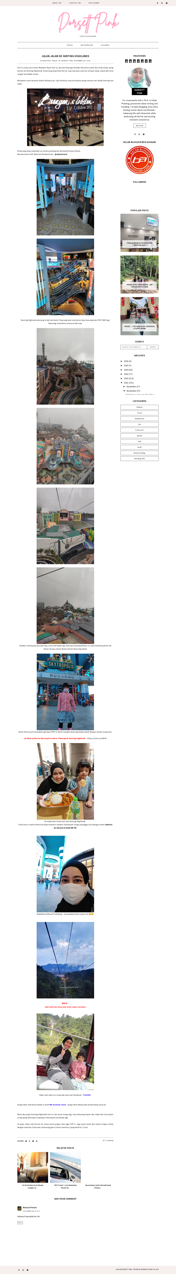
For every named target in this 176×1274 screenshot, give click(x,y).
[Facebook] (157, 3)
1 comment (109, 1140)
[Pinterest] (167, 3)
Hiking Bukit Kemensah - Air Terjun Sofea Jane (139, 286)
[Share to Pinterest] (33, 1141)
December (131, 386)
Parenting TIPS (139, 458)
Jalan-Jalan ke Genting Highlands (65, 56)
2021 (126, 382)
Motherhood (87, 45)
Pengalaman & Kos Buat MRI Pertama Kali (139, 244)
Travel (70, 45)
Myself (139, 436)
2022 (126, 378)
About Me (56, 3)
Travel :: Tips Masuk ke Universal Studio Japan (139, 327)
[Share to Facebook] (29, 1141)
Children (105, 45)
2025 (126, 365)
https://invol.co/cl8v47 (97, 738)
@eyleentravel (61, 154)
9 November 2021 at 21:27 (31, 1211)
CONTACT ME (75, 3)
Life (139, 424)
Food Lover (139, 430)
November (132, 390)
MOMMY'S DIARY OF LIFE (150, 1269)
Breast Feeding (139, 453)
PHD (139, 441)
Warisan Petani (30, 1207)
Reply (20, 1222)
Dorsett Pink (127, 1269)
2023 (126, 374)
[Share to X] (26, 1141)
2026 (126, 361)
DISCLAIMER (94, 3)
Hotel (140, 447)
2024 (126, 369)
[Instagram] (162, 3)
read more (139, 126)
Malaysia (47, 61)
